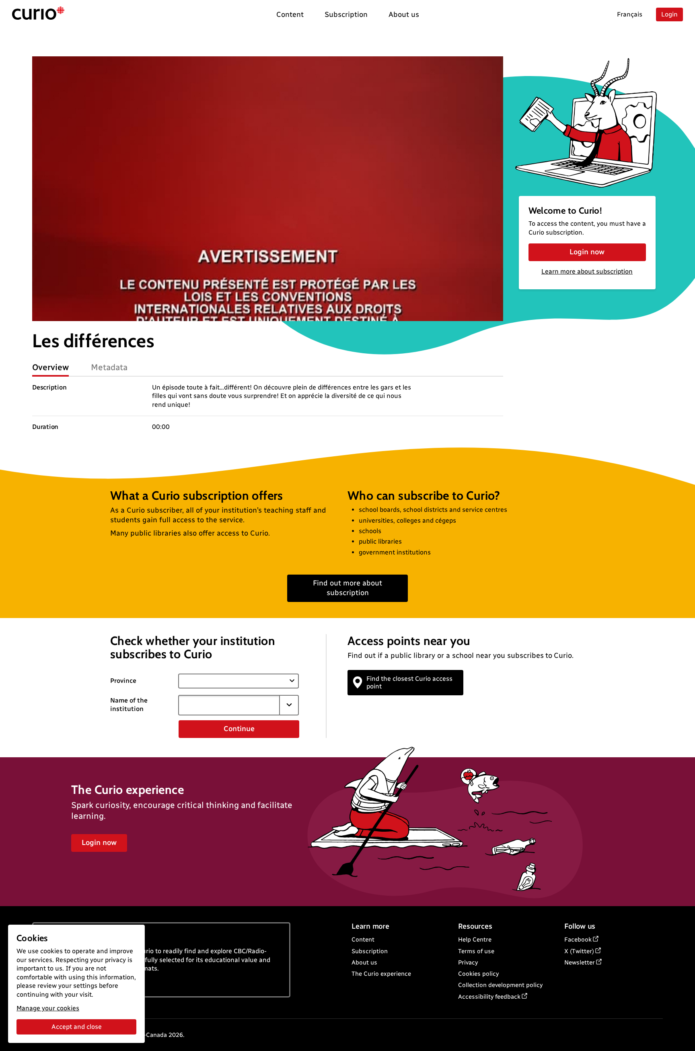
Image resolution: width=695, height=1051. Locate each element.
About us (364, 962)
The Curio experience (381, 973)
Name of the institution (129, 705)
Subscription (370, 951)
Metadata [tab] (109, 367)
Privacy (468, 962)
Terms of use (476, 951)
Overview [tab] (50, 367)
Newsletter (579, 962)
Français (629, 14)
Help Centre (474, 939)
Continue (239, 728)
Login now (587, 251)
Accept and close (76, 1026)
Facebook (578, 939)
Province (123, 680)
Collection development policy (500, 985)
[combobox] (229, 705)
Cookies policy (478, 973)
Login (669, 14)
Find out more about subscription (347, 588)
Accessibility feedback (489, 996)
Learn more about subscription (587, 271)
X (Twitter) (579, 951)
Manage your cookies (47, 1008)
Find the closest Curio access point (409, 682)
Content (363, 939)
